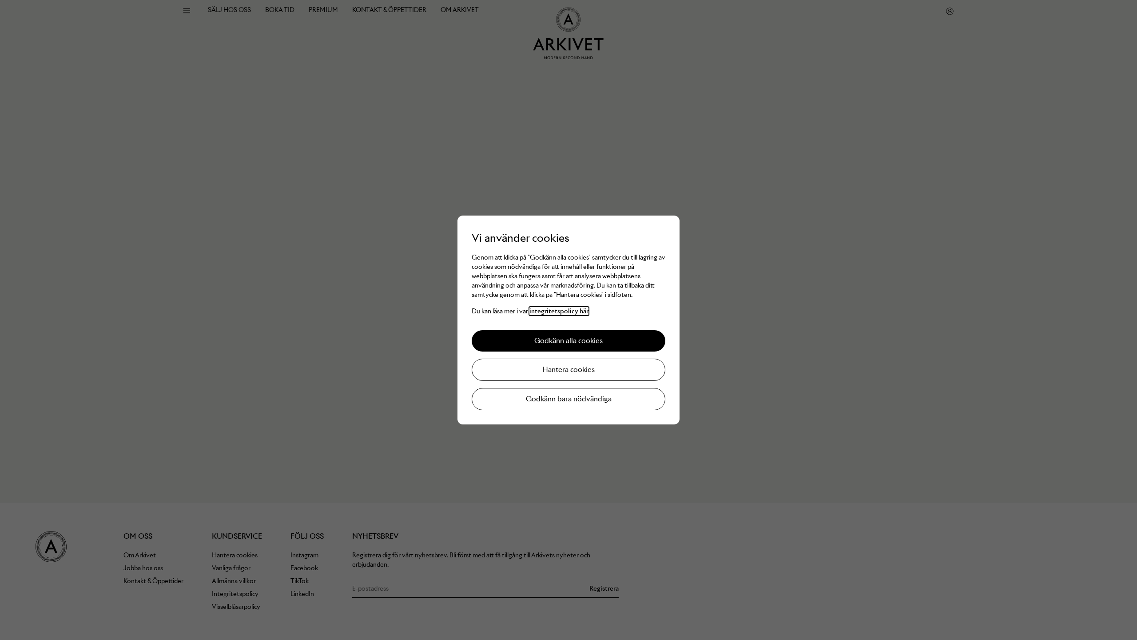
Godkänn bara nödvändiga (569, 399)
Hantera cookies (568, 369)
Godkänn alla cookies (568, 340)
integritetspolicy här (558, 311)
